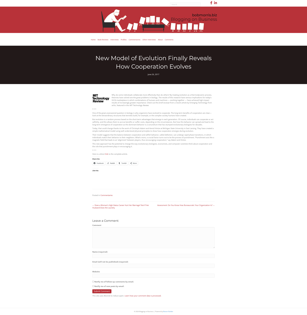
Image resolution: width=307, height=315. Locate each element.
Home (93, 39)
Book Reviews (103, 39)
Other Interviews (149, 39)
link (106, 154)
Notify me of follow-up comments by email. (114, 281)
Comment (96, 225)
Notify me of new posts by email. (109, 286)
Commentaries (134, 39)
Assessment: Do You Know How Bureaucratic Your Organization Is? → (186, 205)
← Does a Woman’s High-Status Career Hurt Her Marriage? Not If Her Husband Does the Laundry (120, 206)
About (160, 39)
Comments (169, 39)
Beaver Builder (168, 311)
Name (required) (99, 252)
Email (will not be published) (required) (110, 262)
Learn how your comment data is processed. (143, 295)
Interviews (114, 39)
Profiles (124, 39)
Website (96, 271)
